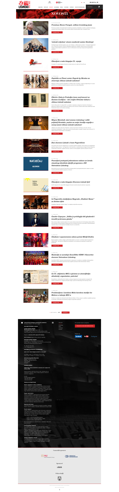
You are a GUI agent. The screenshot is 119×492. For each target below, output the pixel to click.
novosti (51, 7)
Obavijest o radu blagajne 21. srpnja (66, 61)
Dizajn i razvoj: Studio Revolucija (59, 487)
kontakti (72, 7)
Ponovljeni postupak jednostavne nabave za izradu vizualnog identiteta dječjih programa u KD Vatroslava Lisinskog (71, 163)
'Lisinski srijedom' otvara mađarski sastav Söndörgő (72, 42)
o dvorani (66, 7)
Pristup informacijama (80, 7)
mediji (61, 7)
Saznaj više (56, 32)
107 (59, 312)
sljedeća (65, 312)
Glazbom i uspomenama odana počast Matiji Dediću (72, 237)
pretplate (46, 7)
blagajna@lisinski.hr (30, 347)
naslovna (40, 7)
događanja (56, 7)
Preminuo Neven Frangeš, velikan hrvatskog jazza (71, 25)
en (84, 2)
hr (81, 2)
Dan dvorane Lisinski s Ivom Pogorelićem (68, 143)
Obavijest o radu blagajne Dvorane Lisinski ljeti (70, 182)
